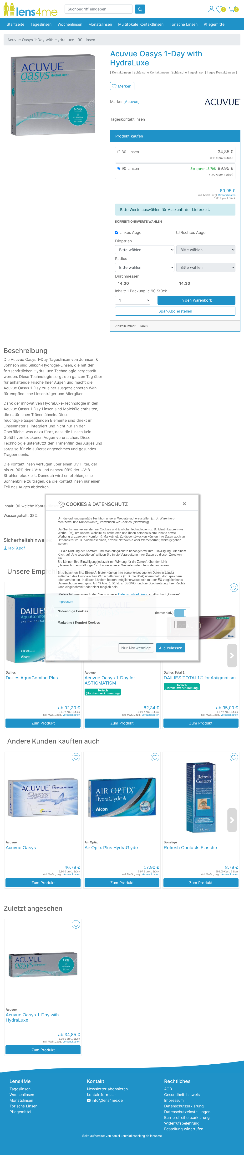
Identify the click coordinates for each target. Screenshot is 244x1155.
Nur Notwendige (136, 648)
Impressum (65, 601)
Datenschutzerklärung (133, 594)
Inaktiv (182, 624)
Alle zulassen (170, 648)
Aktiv (180, 613)
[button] (180, 613)
